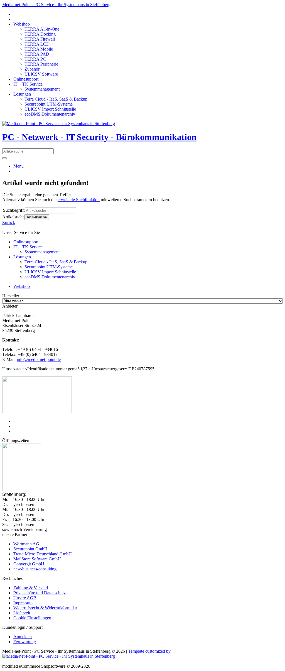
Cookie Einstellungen (32, 617)
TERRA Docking (40, 34)
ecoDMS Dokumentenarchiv (49, 114)
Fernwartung (24, 641)
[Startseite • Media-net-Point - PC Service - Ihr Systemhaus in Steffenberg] (58, 123)
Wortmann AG (26, 544)
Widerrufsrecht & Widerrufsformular (45, 607)
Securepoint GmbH (30, 549)
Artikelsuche (37, 217)
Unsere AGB (24, 597)
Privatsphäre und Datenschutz (39, 592)
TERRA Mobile (38, 49)
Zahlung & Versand (30, 587)
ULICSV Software (41, 74)
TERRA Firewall (39, 39)
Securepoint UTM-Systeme (48, 104)
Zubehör (32, 69)
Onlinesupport (25, 79)
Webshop (21, 24)
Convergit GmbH (28, 564)
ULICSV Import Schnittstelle (50, 109)
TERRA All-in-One (41, 29)
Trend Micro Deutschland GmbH (42, 554)
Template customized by (149, 651)
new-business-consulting (34, 569)
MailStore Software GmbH (37, 559)
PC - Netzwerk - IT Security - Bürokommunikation (99, 137)
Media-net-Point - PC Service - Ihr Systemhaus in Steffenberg (56, 4)
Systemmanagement (42, 89)
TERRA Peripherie (41, 64)
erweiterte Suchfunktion (79, 199)
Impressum (23, 602)
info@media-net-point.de (39, 359)
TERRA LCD (37, 44)
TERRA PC (35, 59)
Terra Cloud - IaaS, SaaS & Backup (55, 99)
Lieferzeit (21, 612)
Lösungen (22, 94)
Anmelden (22, 636)
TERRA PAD (36, 54)
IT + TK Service (28, 84)
